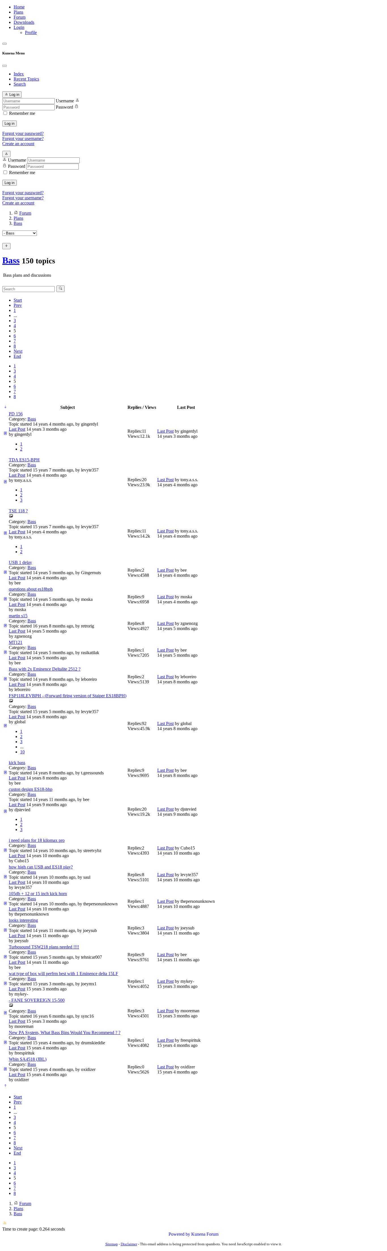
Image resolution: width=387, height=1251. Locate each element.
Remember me (22, 113)
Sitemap (111, 1244)
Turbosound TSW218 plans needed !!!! (44, 946)
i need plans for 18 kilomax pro (37, 840)
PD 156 (16, 413)
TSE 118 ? (18, 510)
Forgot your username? (23, 138)
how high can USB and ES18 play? (41, 867)
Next (18, 351)
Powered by (179, 1234)
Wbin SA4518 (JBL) (27, 1059)
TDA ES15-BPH (24, 459)
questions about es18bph (31, 589)
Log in (9, 123)
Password (64, 107)
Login (19, 27)
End (17, 356)
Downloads (24, 22)
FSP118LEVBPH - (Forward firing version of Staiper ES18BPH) (67, 695)
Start (18, 300)
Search (20, 84)
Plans (18, 12)
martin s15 (18, 615)
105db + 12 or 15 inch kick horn (38, 893)
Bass (11, 260)
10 (22, 751)
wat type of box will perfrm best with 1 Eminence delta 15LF (63, 973)
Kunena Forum (204, 1234)
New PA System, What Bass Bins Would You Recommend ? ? (64, 1032)
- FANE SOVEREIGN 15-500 (37, 1000)
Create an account (18, 143)
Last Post (17, 429)
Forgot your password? (23, 133)
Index (19, 73)
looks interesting (23, 920)
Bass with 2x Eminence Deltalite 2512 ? (44, 669)
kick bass (17, 762)
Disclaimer (129, 1244)
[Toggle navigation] (4, 44)
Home (19, 7)
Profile (31, 32)
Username (65, 100)
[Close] (4, 66)
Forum (19, 17)
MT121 (15, 642)
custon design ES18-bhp (30, 789)
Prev (18, 305)
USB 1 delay (20, 562)
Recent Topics (26, 79)
